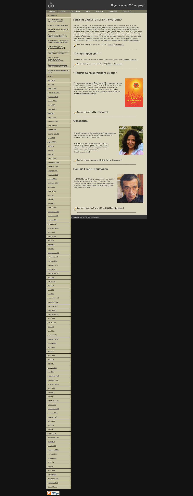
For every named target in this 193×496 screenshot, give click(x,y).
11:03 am (110, 208)
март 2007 (51, 105)
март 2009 (51, 187)
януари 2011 (52, 269)
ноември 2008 (53, 170)
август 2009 (52, 207)
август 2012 (52, 335)
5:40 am (109, 160)
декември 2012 (53, 339)
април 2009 (52, 191)
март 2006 (51, 80)
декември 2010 (53, 265)
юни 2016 (51, 392)
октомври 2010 (53, 257)
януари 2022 (52, 458)
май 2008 (51, 146)
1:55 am (94, 112)
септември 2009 (53, 212)
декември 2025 (53, 483)
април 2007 (52, 109)
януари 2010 (52, 224)
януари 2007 (52, 101)
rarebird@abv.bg (134, 40)
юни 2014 (51, 363)
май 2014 (51, 359)
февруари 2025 (53, 478)
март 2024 (51, 470)
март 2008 (51, 138)
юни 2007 (51, 113)
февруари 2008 (53, 134)
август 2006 (52, 88)
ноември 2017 (53, 413)
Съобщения (75, 11)
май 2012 (51, 327)
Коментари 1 (119, 44)
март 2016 (51, 388)
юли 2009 (51, 203)
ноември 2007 (53, 125)
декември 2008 (53, 175)
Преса (88, 11)
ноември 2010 (53, 261)
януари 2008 (52, 129)
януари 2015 (52, 368)
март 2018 (51, 421)
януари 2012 (52, 310)
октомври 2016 (53, 400)
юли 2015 (51, 372)
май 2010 (51, 240)
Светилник (127, 11)
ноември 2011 (52, 306)
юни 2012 (51, 331)
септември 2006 (53, 92)
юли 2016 (51, 396)
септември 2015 (53, 376)
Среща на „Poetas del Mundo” (58, 25)
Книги (62, 11)
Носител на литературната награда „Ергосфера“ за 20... (58, 35)
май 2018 (51, 425)
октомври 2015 (53, 380)
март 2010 (51, 232)
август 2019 (52, 433)
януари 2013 (52, 343)
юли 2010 (51, 248)
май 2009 (51, 195)
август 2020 (52, 446)
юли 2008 (51, 154)
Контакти (99, 11)
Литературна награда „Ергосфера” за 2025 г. (56, 20)
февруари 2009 (53, 183)
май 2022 (51, 462)
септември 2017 (53, 409)
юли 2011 (51, 294)
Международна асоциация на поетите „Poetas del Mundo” (58, 41)
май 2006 (51, 84)
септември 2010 (53, 253)
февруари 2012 (53, 314)
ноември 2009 (53, 220)
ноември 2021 (53, 454)
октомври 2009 (53, 216)
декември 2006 (53, 97)
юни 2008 (51, 150)
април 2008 (52, 142)
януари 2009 (52, 179)
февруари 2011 (53, 273)
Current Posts (52, 487)
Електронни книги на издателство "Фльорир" (56, 47)
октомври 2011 (53, 302)
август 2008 (52, 158)
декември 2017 (53, 417)
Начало (52, 11)
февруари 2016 (53, 384)
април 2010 (52, 236)
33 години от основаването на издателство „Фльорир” (58, 52)
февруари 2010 (53, 228)
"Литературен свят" (131, 59)
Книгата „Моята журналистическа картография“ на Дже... (56, 59)
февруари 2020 (53, 437)
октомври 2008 (53, 166)
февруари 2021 (53, 450)
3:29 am (110, 44)
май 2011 (51, 285)
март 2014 (51, 355)
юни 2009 (51, 199)
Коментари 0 (118, 64)
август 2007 (52, 117)
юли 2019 (51, 429)
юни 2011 (51, 290)
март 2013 (51, 347)
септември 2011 (53, 298)
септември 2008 (53, 162)
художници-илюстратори (106, 183)
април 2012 (52, 322)
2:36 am (110, 64)
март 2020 (51, 441)
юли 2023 (51, 466)
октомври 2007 (53, 121)
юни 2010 (51, 244)
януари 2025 (52, 474)
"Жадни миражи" (109, 133)
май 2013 (51, 351)
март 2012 (51, 318)
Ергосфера (113, 11)
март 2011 (51, 277)
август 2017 (52, 405)
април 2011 (52, 281)
